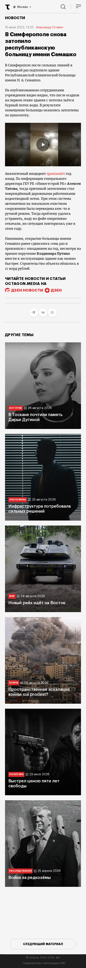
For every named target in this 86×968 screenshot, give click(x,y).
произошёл (56, 174)
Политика (16, 774)
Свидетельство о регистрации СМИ (44, 963)
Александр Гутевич (49, 27)
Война (13, 683)
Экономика (17, 499)
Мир (12, 596)
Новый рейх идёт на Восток (36, 603)
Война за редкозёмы (29, 878)
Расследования (20, 871)
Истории (15, 408)
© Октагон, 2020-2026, (43, 957)
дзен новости (27, 290)
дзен (56, 290)
